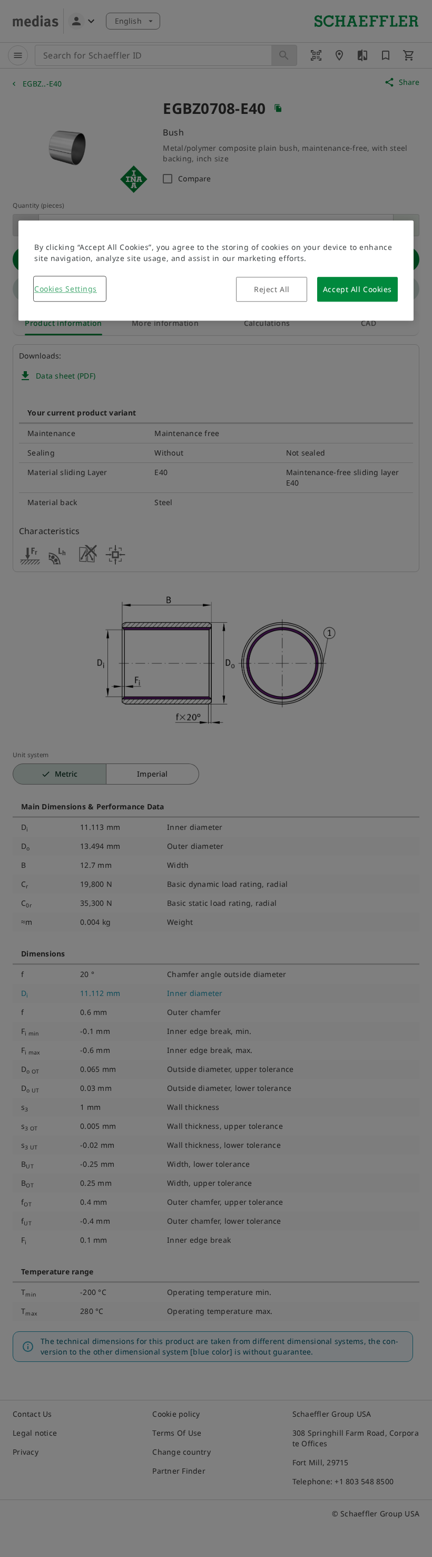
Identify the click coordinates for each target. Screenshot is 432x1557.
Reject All (272, 289)
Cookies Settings (65, 289)
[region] (216, 270)
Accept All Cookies (357, 289)
